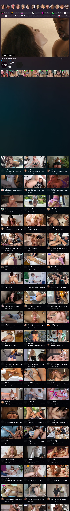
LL (19, 65)
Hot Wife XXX (11, 62)
